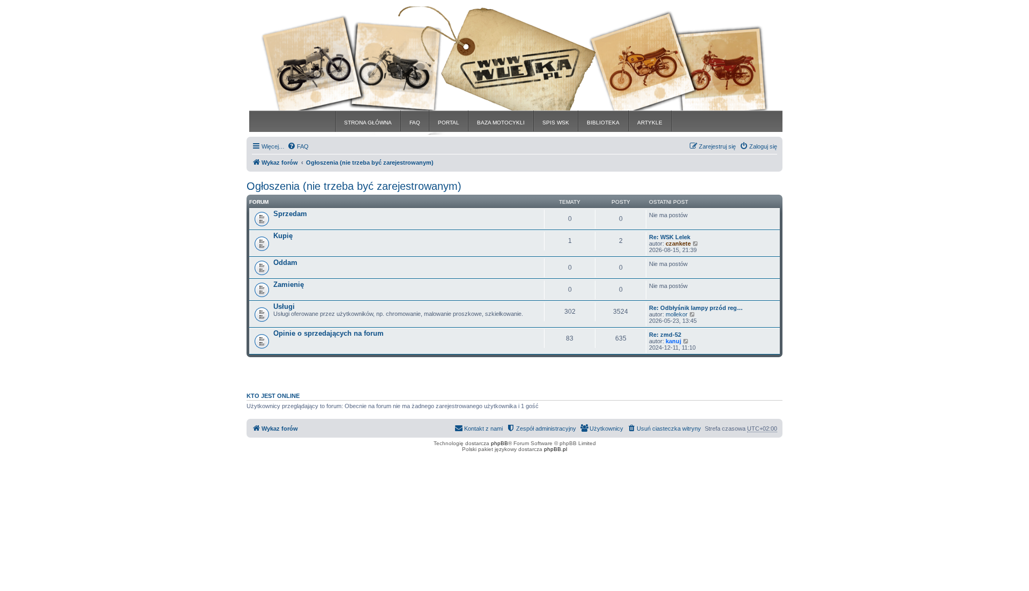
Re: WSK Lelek (669, 237)
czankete (678, 243)
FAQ (414, 122)
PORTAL (448, 122)
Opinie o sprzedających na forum (328, 333)
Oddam (285, 262)
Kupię (283, 236)
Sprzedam (290, 214)
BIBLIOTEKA (603, 122)
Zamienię (288, 284)
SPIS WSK (555, 122)
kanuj (673, 341)
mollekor (677, 314)
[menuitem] (298, 146)
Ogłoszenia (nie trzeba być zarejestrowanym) (354, 186)
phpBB (499, 443)
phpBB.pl (555, 449)
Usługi (284, 306)
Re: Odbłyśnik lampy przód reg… (696, 308)
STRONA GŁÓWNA (368, 122)
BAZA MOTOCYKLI (501, 122)
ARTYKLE (649, 122)
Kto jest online (273, 396)
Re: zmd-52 (665, 334)
